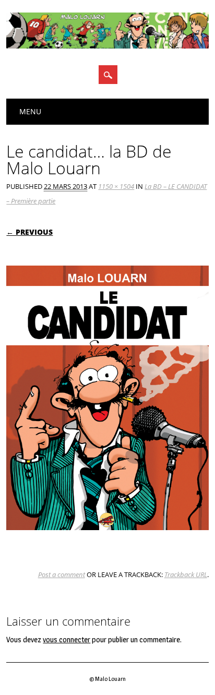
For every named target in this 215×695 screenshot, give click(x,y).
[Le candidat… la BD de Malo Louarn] (107, 540)
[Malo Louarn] (107, 46)
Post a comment (61, 574)
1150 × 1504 (116, 186)
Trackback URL (185, 574)
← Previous (29, 232)
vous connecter (66, 639)
